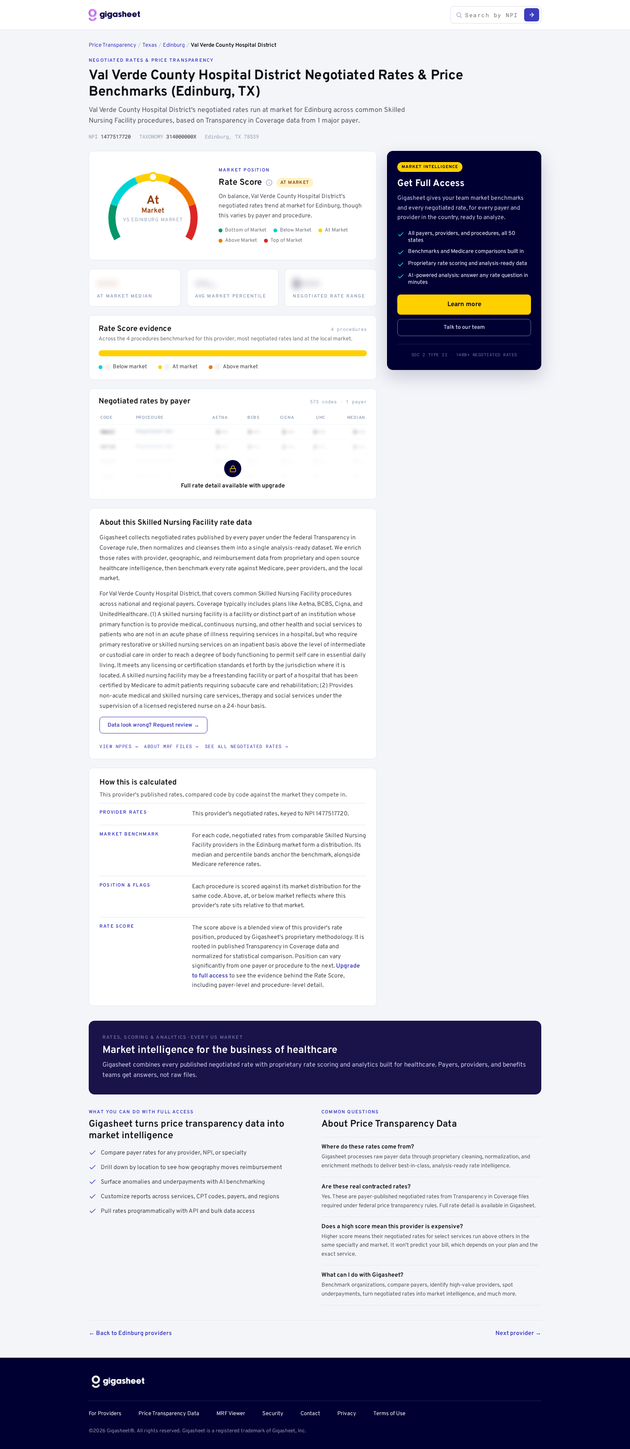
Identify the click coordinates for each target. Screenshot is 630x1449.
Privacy (346, 1413)
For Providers (105, 1413)
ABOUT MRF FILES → (171, 746)
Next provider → (518, 1333)
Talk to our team (464, 327)
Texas (149, 45)
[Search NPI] (531, 14)
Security (272, 1413)
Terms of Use (389, 1413)
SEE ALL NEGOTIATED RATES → (246, 746)
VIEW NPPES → (118, 746)
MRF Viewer (230, 1413)
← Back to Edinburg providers (130, 1333)
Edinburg (174, 45)
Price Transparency (112, 45)
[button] (269, 182)
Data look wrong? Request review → (153, 725)
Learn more (464, 305)
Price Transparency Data (168, 1413)
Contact (310, 1413)
